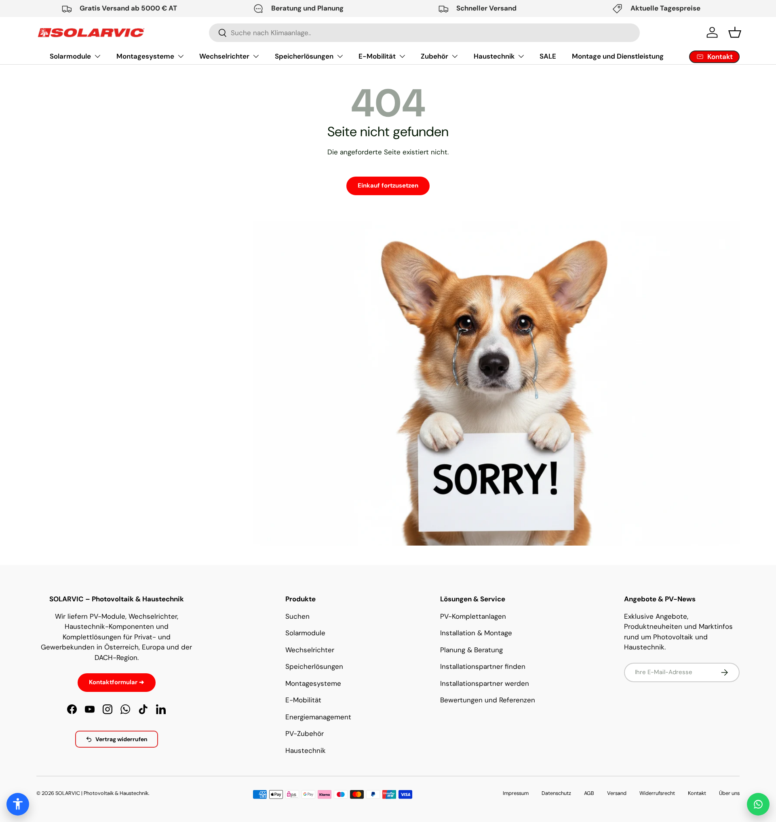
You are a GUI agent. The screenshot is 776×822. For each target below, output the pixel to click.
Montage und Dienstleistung (618, 56)
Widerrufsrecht (657, 793)
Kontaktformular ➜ (116, 682)
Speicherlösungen (304, 56)
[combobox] (424, 32)
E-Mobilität (377, 56)
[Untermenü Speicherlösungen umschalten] (340, 56)
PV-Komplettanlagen (473, 616)
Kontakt (697, 793)
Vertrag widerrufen (121, 739)
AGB (589, 793)
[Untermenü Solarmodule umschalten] (97, 56)
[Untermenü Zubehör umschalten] (455, 56)
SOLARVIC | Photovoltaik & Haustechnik (101, 793)
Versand (616, 793)
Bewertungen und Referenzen (487, 700)
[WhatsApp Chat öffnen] (758, 804)
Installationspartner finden (482, 666)
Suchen (297, 616)
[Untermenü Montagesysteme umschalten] (181, 56)
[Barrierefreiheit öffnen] (17, 804)
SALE (548, 56)
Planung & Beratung (471, 649)
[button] (735, 32)
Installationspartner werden (484, 683)
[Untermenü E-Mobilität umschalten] (402, 56)
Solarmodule (70, 56)
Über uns (729, 793)
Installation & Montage (476, 632)
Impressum (516, 793)
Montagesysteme (145, 56)
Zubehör (434, 56)
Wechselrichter (224, 56)
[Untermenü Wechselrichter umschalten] (256, 56)
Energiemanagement (318, 716)
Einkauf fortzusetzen (388, 185)
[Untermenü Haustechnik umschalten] (521, 56)
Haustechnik (494, 56)
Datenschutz (556, 793)
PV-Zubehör (304, 733)
